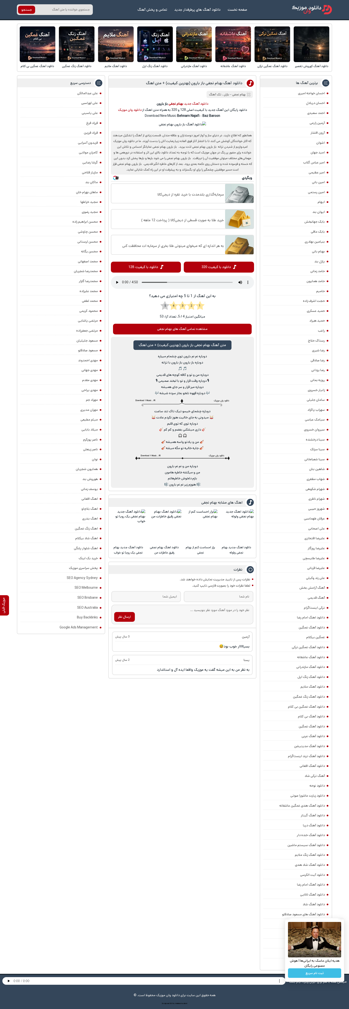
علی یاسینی (90, 113)
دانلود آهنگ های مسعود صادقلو (303, 914)
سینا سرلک (317, 449)
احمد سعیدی (316, 113)
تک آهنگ (215, 94)
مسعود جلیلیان (87, 340)
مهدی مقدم (90, 380)
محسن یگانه (89, 251)
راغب (321, 330)
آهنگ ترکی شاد (315, 776)
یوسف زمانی (89, 489)
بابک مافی (318, 231)
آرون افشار (318, 132)
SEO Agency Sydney (82, 578)
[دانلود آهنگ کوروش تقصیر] (311, 44)
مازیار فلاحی (90, 172)
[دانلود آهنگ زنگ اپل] (155, 44)
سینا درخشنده (315, 439)
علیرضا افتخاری (314, 538)
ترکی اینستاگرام (314, 607)
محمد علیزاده (89, 291)
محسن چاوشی (88, 231)
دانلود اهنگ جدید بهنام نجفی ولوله (236, 550)
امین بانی (318, 182)
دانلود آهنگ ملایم (116, 66)
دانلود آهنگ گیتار (313, 815)
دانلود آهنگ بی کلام (311, 716)
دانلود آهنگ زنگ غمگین (76, 66)
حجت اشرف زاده (314, 301)
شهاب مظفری (316, 479)
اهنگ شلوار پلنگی (86, 548)
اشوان (320, 142)
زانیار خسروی (316, 390)
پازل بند (319, 261)
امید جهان (318, 152)
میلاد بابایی (89, 429)
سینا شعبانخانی (314, 459)
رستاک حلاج (316, 340)
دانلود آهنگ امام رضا (311, 884)
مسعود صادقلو (88, 350)
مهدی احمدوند (88, 360)
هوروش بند (90, 479)
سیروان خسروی (314, 429)
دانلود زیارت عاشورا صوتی (307, 795)
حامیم (320, 291)
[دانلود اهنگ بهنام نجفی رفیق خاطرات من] (164, 526)
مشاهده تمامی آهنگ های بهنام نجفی (182, 329)
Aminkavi (178, 1003)
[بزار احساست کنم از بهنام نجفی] (200, 526)
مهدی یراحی (89, 390)
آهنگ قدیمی (316, 597)
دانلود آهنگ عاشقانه (233, 66)
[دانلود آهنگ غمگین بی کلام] (37, 44)
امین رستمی (316, 192)
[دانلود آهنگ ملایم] (116, 44)
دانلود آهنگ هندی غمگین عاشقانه (302, 805)
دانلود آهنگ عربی (313, 736)
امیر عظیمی (317, 172)
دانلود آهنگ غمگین (312, 627)
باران (226, 94)
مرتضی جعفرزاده (87, 330)
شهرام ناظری (316, 498)
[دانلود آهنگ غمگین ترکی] (272, 44)
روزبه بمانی (317, 380)
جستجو (26, 9)
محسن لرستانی (87, 241)
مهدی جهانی (89, 370)
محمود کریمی (88, 311)
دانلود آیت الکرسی (312, 874)
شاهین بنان (317, 469)
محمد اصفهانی (88, 261)
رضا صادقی (318, 360)
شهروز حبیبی (316, 508)
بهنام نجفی (239, 94)
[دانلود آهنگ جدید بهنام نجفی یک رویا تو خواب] (128, 526)
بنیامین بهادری (315, 241)
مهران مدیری (89, 409)
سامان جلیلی (316, 399)
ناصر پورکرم (90, 439)
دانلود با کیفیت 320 (216, 266)
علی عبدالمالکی (87, 93)
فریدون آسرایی (88, 142)
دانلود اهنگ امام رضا (311, 617)
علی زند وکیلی (315, 578)
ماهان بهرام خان (87, 192)
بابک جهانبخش (314, 221)
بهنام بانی (318, 251)
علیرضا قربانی (316, 568)
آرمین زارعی (317, 123)
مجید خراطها (89, 202)
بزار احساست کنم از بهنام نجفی (200, 550)
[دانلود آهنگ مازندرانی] (194, 44)
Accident (184, 1003)
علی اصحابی (316, 528)
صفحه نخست (237, 9)
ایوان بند (318, 212)
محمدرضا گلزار (88, 281)
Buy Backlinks (87, 617)
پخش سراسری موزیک (83, 568)
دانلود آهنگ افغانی (312, 766)
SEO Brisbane (87, 597)
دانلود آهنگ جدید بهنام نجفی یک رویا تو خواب (128, 550)
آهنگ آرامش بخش (312, 587)
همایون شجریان (87, 469)
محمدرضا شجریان (86, 271)
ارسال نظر (124, 616)
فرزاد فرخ (92, 123)
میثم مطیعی (89, 419)
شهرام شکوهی (315, 489)
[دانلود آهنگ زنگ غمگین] (76, 44)
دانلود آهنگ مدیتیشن (309, 746)
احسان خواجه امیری (311, 93)
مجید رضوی (90, 212)
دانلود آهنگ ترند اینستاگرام (306, 756)
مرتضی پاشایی (88, 320)
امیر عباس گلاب (314, 162)
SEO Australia (87, 607)
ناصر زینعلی (90, 449)
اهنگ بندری (90, 518)
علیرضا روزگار (316, 548)
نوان (95, 459)
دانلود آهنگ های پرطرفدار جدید (197, 9)
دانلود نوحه (317, 785)
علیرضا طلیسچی (314, 558)
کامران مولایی (88, 152)
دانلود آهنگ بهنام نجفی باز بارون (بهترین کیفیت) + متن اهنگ (194, 83)
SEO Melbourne (86, 587)
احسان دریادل (315, 103)
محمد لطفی (90, 301)
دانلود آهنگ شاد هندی (310, 864)
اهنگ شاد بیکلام (86, 538)
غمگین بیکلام (315, 637)
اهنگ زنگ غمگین (86, 528)
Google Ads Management (79, 627)
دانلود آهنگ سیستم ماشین (306, 845)
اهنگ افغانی (89, 498)
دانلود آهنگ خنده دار (311, 835)
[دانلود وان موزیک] (312, 9)
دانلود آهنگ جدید (196, 103)
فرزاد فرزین (91, 132)
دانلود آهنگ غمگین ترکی (272, 66)
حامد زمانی (317, 271)
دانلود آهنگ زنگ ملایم (310, 854)
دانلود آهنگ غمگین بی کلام (37, 66)
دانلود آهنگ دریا (314, 825)
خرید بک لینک (88, 558)
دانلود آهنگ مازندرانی (194, 66)
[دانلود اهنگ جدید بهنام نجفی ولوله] (236, 526)
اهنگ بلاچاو (89, 508)
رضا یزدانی (318, 370)
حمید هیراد (317, 320)
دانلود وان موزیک (129, 110)
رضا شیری (318, 350)
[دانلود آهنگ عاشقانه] (233, 44)
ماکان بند (91, 182)
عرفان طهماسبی (314, 518)
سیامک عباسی (315, 419)
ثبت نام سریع (315, 973)
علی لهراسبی (89, 103)
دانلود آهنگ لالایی (312, 894)
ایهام (321, 202)
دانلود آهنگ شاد (314, 904)
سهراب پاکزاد (316, 409)
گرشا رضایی (90, 162)
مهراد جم (92, 399)
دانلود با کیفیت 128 (143, 266)
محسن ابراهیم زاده (85, 221)
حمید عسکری (316, 311)
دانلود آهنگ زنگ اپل (155, 66)
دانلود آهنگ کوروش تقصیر (311, 66)
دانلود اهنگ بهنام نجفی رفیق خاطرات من (164, 550)
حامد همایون (316, 281)
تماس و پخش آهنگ (152, 9)
